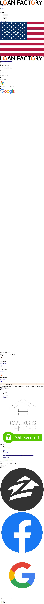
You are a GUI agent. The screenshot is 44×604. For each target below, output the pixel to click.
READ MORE (3, 388)
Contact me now (5, 397)
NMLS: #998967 (5, 452)
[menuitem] (5, 15)
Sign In (1, 21)
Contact (4, 450)
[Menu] (0, 62)
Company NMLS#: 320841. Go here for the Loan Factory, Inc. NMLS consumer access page (18, 455)
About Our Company (6, 447)
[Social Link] (22, 510)
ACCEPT (7, 388)
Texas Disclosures (6, 457)
